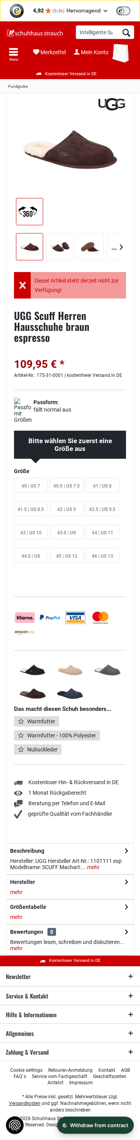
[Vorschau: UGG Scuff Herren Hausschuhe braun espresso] (29, 246)
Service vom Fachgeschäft (59, 1076)
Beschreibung (27, 851)
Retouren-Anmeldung (70, 1070)
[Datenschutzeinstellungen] (15, 1125)
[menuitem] (13, 54)
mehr (93, 867)
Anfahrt (55, 1082)
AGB (125, 1070)
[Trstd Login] (128, 10)
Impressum (81, 1082)
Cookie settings (26, 1070)
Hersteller (22, 882)
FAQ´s (20, 1076)
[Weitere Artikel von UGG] (112, 104)
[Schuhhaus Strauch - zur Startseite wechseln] (35, 33)
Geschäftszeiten (109, 1076)
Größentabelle (28, 907)
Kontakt (106, 1070)
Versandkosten (24, 1103)
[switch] (123, 11)
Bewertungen (26, 932)
